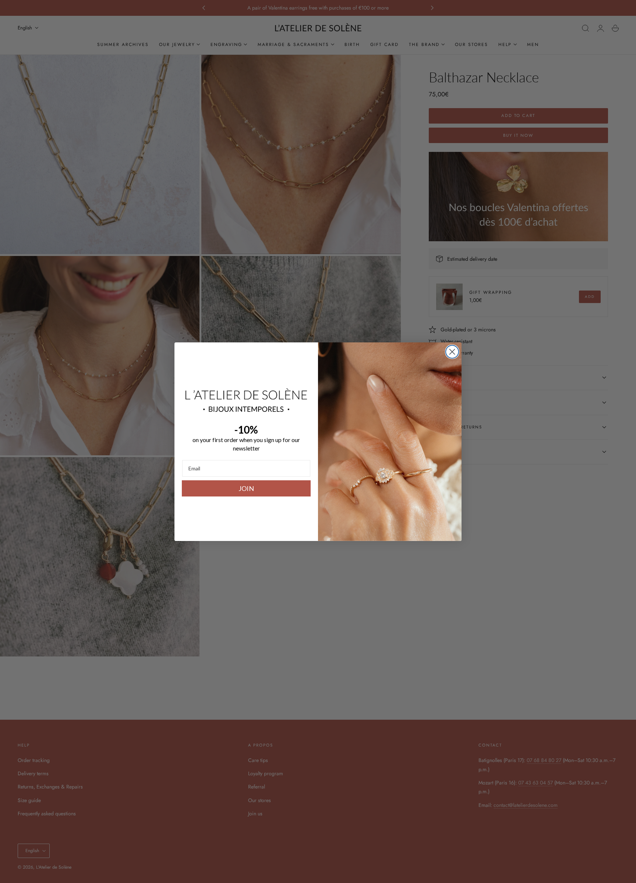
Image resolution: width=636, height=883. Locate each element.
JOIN (246, 488)
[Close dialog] (452, 351)
